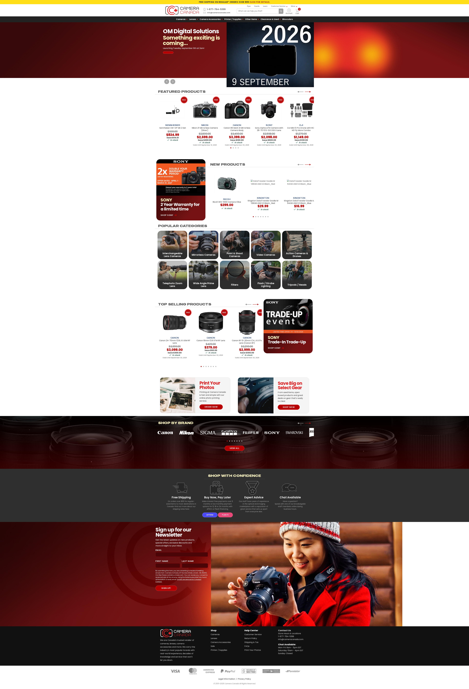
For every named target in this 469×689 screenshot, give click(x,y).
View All (234, 448)
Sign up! (166, 588)
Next (172, 81)
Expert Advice (253, 497)
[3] (235, 147)
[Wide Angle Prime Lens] (203, 274)
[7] (267, 216)
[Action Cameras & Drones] (297, 244)
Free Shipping (181, 497)
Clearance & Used (270, 19)
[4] (238, 147)
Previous (166, 81)
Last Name (188, 561)
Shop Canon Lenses (179, 48)
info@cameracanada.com (218, 13)
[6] (265, 216)
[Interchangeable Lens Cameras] (172, 244)
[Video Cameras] (266, 244)
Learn (265, 6)
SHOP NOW (289, 407)
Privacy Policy (244, 679)
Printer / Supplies (232, 19)
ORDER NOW (211, 406)
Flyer (249, 6)
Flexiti (225, 515)
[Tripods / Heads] (297, 274)
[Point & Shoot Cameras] (235, 244)
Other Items (251, 19)
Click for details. (260, 2)
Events (256, 6)
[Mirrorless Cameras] (203, 244)
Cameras (181, 19)
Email (158, 550)
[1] (230, 147)
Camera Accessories (210, 19)
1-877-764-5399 (216, 9)
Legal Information (226, 679)
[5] (263, 216)
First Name (161, 561)
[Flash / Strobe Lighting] (266, 274)
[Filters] (235, 274)
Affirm (209, 515)
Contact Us (284, 630)
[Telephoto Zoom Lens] (172, 274)
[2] (233, 147)
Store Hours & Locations (289, 633)
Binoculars (287, 19)
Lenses (192, 19)
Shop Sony (167, 215)
